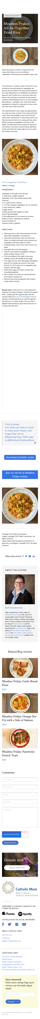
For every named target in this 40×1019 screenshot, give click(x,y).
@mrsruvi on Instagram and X (24, 297)
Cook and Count (20, 628)
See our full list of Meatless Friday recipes (20, 474)
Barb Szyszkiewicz (14, 607)
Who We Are (7, 935)
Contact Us (6, 938)
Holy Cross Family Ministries (12, 957)
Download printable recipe (20, 457)
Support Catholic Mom (17, 868)
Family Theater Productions (12, 962)
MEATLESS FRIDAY (12, 16)
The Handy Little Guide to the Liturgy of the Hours (19, 634)
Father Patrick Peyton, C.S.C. (12, 967)
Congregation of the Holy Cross (13, 964)
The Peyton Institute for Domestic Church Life (18, 970)
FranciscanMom (18, 624)
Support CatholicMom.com (11, 941)
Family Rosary (7, 959)
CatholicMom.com (11, 615)
